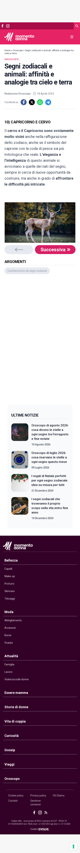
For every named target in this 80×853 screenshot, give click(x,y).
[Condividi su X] (32, 102)
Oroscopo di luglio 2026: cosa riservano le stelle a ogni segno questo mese (49, 457)
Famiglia (9, 664)
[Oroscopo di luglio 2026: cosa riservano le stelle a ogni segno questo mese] (19, 460)
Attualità (11, 656)
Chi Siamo (59, 795)
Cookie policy (15, 795)
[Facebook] (2, 26)
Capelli (8, 568)
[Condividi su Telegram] (48, 102)
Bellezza (11, 560)
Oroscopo (18, 50)
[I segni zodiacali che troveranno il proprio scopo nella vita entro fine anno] (19, 508)
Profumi (9, 583)
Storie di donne (16, 707)
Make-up (9, 576)
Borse (7, 635)
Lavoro (8, 671)
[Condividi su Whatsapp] (40, 102)
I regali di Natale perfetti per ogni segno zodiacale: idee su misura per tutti (49, 480)
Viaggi (9, 764)
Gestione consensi (35, 802)
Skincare (9, 591)
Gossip (9, 750)
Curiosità (11, 736)
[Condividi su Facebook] (24, 102)
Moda (8, 612)
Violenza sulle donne (16, 679)
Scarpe (8, 642)
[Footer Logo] (40, 547)
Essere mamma (16, 693)
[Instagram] (7, 25)
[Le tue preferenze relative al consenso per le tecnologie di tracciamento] (73, 846)
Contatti (13, 800)
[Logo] (19, 37)
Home (7, 50)
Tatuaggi (9, 598)
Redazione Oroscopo (17, 93)
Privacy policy (38, 795)
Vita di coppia (15, 721)
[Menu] (72, 36)
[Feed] (45, 812)
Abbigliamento (13, 620)
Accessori (10, 627)
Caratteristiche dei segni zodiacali (27, 270)
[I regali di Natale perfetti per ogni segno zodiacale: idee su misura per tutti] (19, 483)
